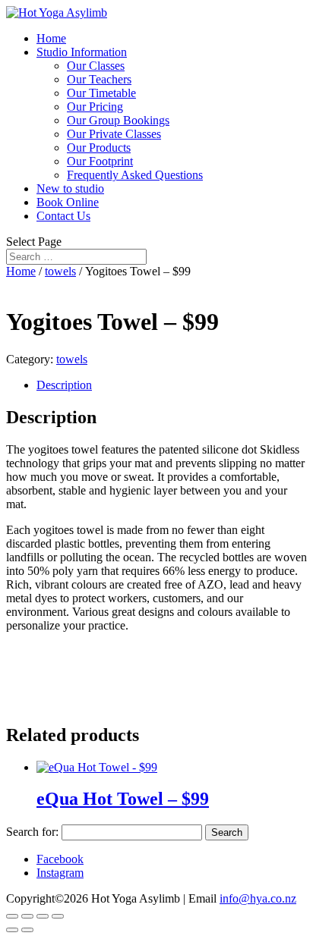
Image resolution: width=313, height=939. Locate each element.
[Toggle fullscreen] (42, 916)
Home (51, 38)
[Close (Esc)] (12, 916)
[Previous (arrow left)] (12, 930)
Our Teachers (99, 79)
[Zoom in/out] (58, 916)
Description (64, 384)
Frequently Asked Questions (135, 174)
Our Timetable (101, 92)
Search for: (32, 831)
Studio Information (81, 52)
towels (60, 271)
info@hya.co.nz (258, 898)
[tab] (171, 385)
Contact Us (63, 215)
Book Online (67, 202)
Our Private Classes (114, 133)
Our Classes (96, 65)
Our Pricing (95, 106)
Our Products (99, 147)
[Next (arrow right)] (27, 930)
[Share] (27, 916)
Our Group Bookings (118, 120)
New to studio (70, 188)
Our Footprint (100, 161)
